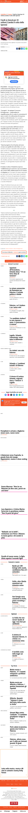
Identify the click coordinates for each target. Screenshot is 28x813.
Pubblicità (15, 807)
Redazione (8, 46)
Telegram (12, 811)
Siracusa (16, 784)
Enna (26, 780)
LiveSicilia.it (4, 14)
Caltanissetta (22, 780)
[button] (2, 775)
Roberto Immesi (14, 341)
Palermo (8, 780)
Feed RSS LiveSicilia (21, 807)
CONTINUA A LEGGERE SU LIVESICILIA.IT (14, 261)
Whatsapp (4, 811)
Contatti (10, 807)
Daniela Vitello (16, 604)
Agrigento (16, 780)
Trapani (20, 784)
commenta (15, 252)
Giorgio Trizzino (17, 657)
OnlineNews (4, 434)
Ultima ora (20, 811)
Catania (12, 780)
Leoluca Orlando (9, 248)
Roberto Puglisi (14, 309)
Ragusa (12, 784)
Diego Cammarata (15, 367)
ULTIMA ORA (3, 780)
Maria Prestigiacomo (18, 248)
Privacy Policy (5, 807)
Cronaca (10, 14)
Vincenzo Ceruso (17, 642)
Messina (8, 784)
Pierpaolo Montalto (17, 625)
